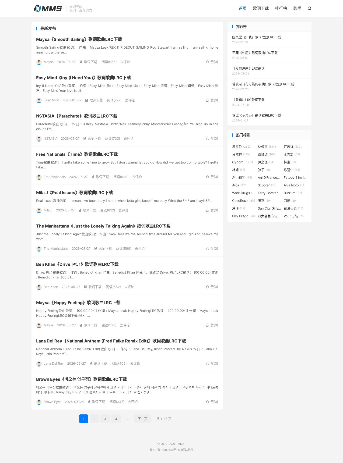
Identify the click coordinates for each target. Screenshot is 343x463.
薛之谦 (266, 162)
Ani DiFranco (269, 177)
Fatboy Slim (295, 177)
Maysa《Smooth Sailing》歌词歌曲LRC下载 (79, 39)
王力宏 (292, 154)
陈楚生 (292, 170)
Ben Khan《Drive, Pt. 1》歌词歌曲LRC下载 (77, 264)
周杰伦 (241, 147)
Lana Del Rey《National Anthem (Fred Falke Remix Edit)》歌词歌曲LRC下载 (111, 340)
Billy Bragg (243, 216)
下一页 (142, 419)
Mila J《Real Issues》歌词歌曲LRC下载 (74, 192)
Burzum (293, 193)
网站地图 (187, 450)
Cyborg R (242, 162)
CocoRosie (243, 201)
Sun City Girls (269, 208)
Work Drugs (244, 193)
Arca (239, 185)
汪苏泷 (293, 147)
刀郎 (290, 201)
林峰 (238, 170)
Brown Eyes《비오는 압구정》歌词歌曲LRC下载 (81, 379)
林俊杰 (267, 147)
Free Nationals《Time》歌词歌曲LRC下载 (77, 154)
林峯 (290, 162)
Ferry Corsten (269, 193)
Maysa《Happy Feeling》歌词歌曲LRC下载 (78, 302)
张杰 (264, 201)
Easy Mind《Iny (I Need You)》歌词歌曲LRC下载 (83, 77)
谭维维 (267, 154)
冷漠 (238, 208)
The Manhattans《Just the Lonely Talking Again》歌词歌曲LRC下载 (103, 226)
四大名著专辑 (269, 216)
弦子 (264, 170)
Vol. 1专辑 (294, 216)
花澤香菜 (293, 208)
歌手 (297, 8)
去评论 (125, 62)
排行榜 (281, 8)
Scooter (267, 185)
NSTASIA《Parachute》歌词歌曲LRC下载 (76, 116)
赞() (212, 62)
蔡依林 (241, 154)
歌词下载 (261, 8)
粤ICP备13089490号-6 (165, 450)
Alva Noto (294, 185)
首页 (243, 8)
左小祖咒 (242, 177)
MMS (48, 8)
